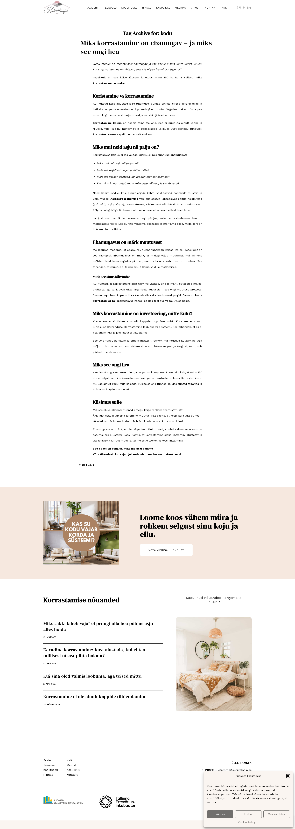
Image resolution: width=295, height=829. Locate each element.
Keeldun (248, 814)
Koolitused (50, 770)
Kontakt (72, 774)
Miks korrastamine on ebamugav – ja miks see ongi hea (146, 47)
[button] (288, 776)
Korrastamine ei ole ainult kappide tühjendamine (94, 697)
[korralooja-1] (57, 7)
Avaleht (48, 760)
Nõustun (220, 814)
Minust (71, 765)
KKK (69, 760)
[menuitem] (93, 7)
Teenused (50, 765)
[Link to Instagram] (238, 7)
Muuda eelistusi (276, 814)
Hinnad (48, 774)
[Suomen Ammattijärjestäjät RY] (63, 800)
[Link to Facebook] (244, 7)
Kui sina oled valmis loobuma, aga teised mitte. (93, 676)
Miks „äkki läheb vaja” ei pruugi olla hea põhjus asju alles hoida (98, 626)
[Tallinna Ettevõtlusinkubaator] (119, 802)
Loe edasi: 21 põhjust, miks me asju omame (123, 448)
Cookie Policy (246, 822)
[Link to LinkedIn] (249, 7)
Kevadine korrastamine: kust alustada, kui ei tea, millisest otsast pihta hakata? (95, 653)
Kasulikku (73, 770)
